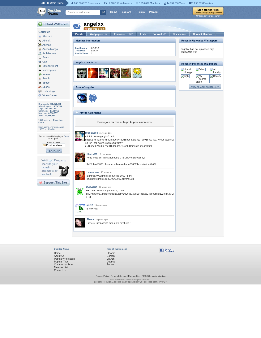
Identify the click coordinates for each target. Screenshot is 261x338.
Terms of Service (118, 276)
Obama (111, 261)
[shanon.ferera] (82, 98)
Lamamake (93, 172)
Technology (48, 91)
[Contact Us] (54, 175)
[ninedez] (126, 73)
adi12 (90, 205)
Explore (126, 12)
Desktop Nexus (124, 279)
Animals (46, 44)
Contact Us (60, 270)
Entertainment (50, 65)
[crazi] (93, 98)
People (46, 78)
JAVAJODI (91, 186)
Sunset (110, 264)
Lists (142, 12)
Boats (45, 57)
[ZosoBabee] (104, 73)
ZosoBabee (91, 132)
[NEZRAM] (115, 73)
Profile (79, 34)
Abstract (47, 36)
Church (110, 258)
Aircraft (46, 40)
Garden (111, 255)
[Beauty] (215, 76)
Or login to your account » (208, 16)
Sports (46, 86)
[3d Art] (201, 69)
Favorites (123, 34)
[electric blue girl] (188, 72)
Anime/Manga (50, 49)
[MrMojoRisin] (82, 73)
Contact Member (202, 34)
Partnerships (134, 276)
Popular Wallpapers (64, 258)
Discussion (179, 34)
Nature (46, 74)
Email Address (53, 142)
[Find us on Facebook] (167, 251)
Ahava (90, 219)
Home (113, 12)
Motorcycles (49, 70)
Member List (61, 267)
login (126, 122)
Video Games (50, 95)
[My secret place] (203, 81)
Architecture (49, 53)
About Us (59, 255)
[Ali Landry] (215, 72)
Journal (159, 34)
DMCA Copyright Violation (153, 276)
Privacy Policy (102, 276)
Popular (153, 12)
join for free (112, 122)
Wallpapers (98, 34)
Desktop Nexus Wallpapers (49, 11)
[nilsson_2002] (93, 73)
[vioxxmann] (137, 73)
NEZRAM (92, 154)
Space (45, 82)
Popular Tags (61, 261)
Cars (45, 61)
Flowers (111, 253)
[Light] (185, 76)
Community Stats (63, 264)
